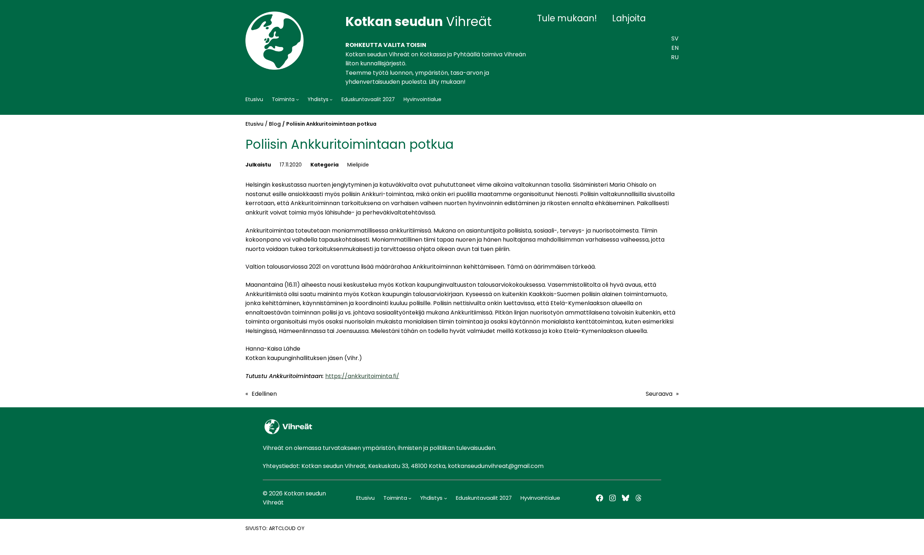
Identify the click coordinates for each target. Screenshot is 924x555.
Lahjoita (629, 18)
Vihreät (418, 21)
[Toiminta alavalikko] (297, 99)
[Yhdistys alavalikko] (331, 99)
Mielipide (358, 164)
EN (675, 48)
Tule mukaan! (567, 18)
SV (675, 38)
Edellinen (264, 394)
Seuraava (659, 394)
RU (675, 57)
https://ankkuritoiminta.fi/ (362, 376)
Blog (275, 123)
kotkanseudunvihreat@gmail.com (496, 466)
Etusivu (254, 123)
